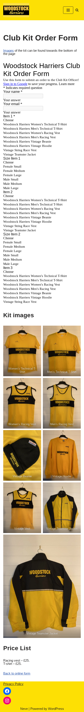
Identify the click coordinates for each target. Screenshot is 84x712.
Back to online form (16, 673)
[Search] (77, 10)
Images (8, 50)
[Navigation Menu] (68, 10)
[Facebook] (7, 691)
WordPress (56, 708)
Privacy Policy (13, 684)
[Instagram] (7, 700)
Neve (24, 708)
